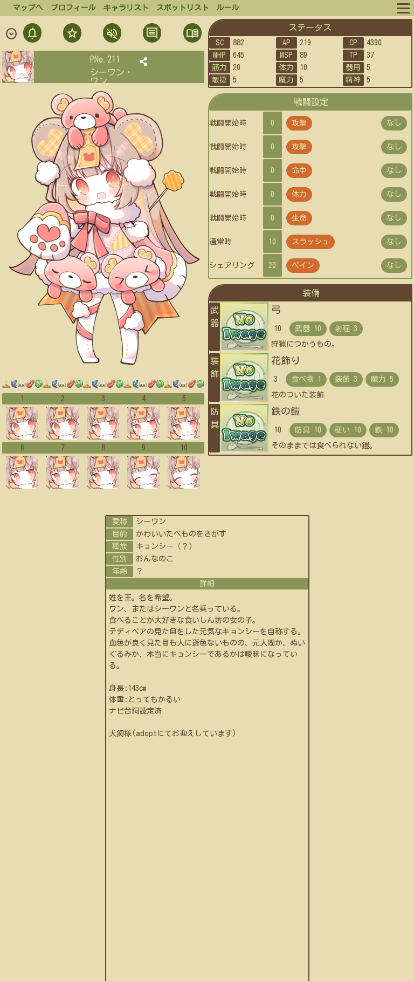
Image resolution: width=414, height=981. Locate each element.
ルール (228, 7)
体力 (299, 194)
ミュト (111, 34)
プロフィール (73, 7)
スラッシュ (310, 241)
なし (394, 123)
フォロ (71, 34)
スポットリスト (182, 7)
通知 (32, 34)
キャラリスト (126, 7)
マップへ (28, 7)
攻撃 (299, 123)
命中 (299, 170)
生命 (299, 218)
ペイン (303, 265)
